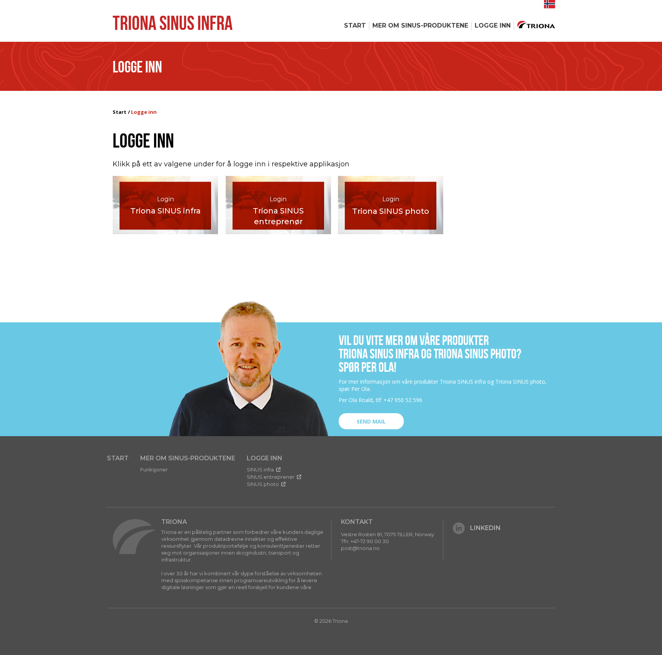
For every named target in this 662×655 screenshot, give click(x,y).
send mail (371, 421)
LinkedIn (485, 528)
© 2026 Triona (331, 621)
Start (355, 25)
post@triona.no (360, 548)
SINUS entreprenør (271, 477)
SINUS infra (261, 469)
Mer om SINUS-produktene (420, 25)
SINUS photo (263, 484)
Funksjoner (154, 469)
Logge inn (493, 25)
